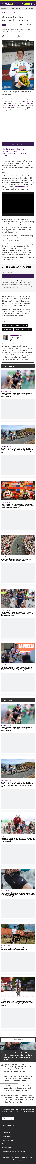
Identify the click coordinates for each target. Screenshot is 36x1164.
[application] (18, 203)
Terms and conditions (8, 1125)
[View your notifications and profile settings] (22, 4)
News (3, 25)
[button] (34, 4)
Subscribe (26, 4)
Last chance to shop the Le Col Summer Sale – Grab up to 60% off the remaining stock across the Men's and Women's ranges (18, 1056)
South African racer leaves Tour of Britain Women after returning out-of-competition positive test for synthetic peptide (18, 1088)
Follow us (22, 36)
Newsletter (31, 36)
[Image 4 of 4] (31, 65)
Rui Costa (29, 103)
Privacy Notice (23, 282)
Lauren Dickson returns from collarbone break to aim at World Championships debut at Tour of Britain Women (18, 1078)
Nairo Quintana (7, 329)
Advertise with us (7, 1147)
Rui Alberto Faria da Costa (23, 329)
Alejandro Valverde (8, 105)
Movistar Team (23, 13)
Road (4, 326)
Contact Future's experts (9, 1129)
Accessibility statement (8, 1140)
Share (5, 36)
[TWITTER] (11, 340)
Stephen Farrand (13, 25)
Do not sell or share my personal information (14, 1151)
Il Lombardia (21, 101)
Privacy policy (6, 1133)
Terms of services (21, 281)
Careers (4, 1144)
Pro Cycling (5, 13)
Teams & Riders (13, 13)
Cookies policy (6, 1136)
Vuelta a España (15, 8)
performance (21, 187)
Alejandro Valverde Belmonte (17, 326)
